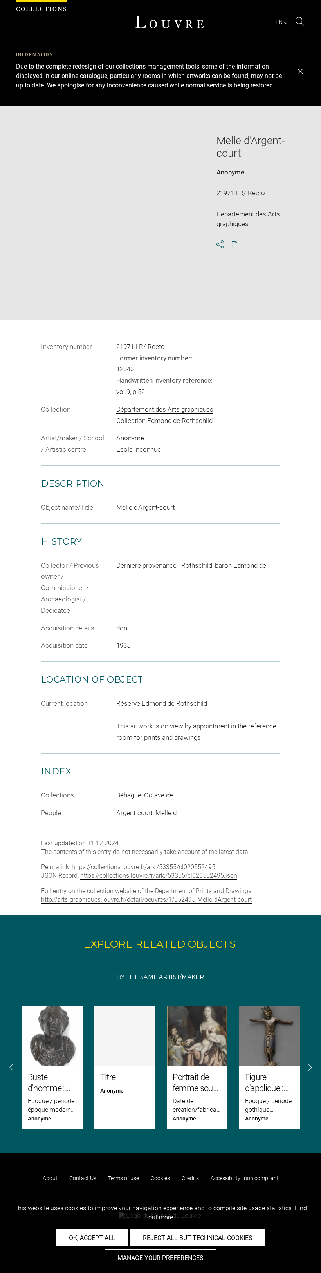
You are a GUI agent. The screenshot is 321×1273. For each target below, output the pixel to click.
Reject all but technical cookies (197, 1238)
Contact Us (82, 1178)
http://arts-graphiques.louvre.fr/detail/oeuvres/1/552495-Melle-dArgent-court (146, 899)
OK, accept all (92, 1238)
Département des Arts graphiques (164, 409)
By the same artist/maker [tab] (160, 977)
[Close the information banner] (300, 71)
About (50, 1178)
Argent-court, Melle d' (147, 813)
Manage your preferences (160, 1258)
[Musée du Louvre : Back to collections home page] (169, 22)
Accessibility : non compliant (245, 1178)
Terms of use (123, 1178)
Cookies (160, 1178)
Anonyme (230, 172)
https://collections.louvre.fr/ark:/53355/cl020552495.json (158, 875)
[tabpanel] (160, 1067)
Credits (190, 1178)
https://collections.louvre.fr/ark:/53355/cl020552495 (143, 867)
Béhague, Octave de (144, 795)
